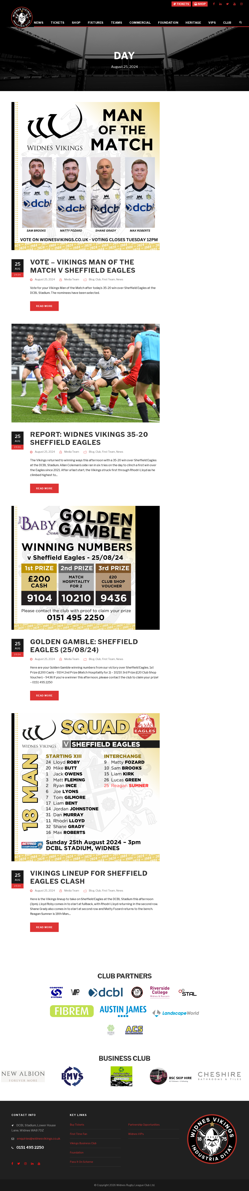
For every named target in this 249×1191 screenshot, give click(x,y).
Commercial (140, 22)
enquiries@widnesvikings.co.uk (38, 1138)
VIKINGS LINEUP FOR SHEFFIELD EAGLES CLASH (89, 877)
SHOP (201, 4)
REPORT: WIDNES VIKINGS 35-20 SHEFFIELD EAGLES (89, 438)
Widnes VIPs (136, 1133)
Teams (116, 22)
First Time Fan (78, 1133)
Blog (91, 279)
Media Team (71, 279)
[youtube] (234, 4)
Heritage (193, 22)
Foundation (168, 22)
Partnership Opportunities (144, 1124)
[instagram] (241, 4)
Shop (76, 22)
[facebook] (214, 4)
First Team (108, 279)
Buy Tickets (77, 1124)
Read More (44, 306)
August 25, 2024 (45, 279)
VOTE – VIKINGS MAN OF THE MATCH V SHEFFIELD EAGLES (82, 266)
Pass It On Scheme (81, 1161)
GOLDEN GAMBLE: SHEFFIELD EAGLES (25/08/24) (84, 646)
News (38, 22)
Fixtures (96, 22)
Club (227, 22)
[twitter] (227, 4)
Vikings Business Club (83, 1143)
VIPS (212, 22)
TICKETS (182, 4)
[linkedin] (220, 4)
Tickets (58, 22)
